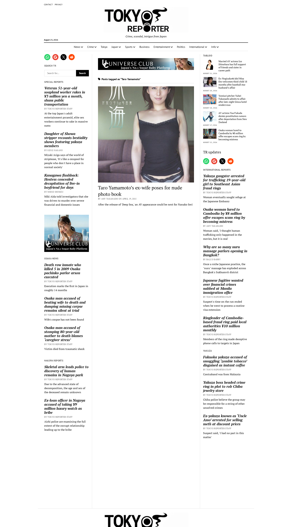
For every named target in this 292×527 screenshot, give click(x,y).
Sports (128, 46)
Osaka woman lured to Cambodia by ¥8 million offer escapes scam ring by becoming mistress (232, 135)
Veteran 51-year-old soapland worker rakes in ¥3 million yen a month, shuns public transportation (64, 96)
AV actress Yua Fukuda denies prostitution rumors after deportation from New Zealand (232, 118)
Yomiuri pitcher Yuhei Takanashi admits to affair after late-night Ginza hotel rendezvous (232, 100)
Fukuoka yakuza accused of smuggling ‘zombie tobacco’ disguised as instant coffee (225, 361)
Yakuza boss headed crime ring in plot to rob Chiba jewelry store (224, 386)
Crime (90, 46)
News (77, 46)
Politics (181, 46)
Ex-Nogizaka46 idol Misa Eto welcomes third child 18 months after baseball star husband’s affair (232, 83)
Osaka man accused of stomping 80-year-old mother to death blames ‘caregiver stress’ (63, 334)
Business (144, 46)
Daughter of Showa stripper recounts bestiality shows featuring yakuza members (65, 140)
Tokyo (104, 46)
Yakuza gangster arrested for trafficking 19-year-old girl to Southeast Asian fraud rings (224, 182)
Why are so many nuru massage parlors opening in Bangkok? (225, 251)
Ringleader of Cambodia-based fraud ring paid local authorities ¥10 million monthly (224, 324)
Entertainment (162, 46)
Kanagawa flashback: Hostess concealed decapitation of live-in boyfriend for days (62, 181)
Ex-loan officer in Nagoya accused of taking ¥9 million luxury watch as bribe (64, 406)
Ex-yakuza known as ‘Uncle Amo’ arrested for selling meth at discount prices (225, 420)
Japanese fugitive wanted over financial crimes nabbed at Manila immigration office (223, 286)
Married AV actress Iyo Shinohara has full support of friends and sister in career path (232, 66)
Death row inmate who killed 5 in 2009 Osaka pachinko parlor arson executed (62, 271)
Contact (48, 4)
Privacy (59, 4)
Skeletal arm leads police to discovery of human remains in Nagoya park (66, 371)
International (196, 46)
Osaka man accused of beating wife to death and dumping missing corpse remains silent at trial (65, 304)
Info (213, 46)
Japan (115, 46)
